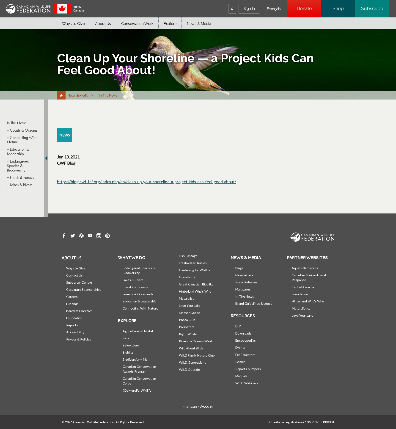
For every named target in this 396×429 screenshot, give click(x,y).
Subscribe (375, 8)
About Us (103, 24)
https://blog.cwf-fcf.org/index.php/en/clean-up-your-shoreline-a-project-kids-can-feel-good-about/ (146, 181)
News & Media (199, 24)
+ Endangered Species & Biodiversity (18, 165)
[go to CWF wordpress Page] (81, 236)
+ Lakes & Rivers (19, 185)
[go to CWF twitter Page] (72, 236)
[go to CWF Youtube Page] (90, 236)
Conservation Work (137, 24)
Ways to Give (73, 24)
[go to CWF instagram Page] (98, 236)
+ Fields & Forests (20, 177)
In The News (16, 123)
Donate (309, 8)
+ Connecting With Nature (21, 139)
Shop (344, 8)
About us (71, 257)
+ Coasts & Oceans (22, 130)
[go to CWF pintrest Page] (107, 236)
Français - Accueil (198, 406)
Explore (170, 24)
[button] (232, 9)
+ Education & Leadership (18, 151)
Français (274, 9)
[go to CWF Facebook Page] (64, 236)
